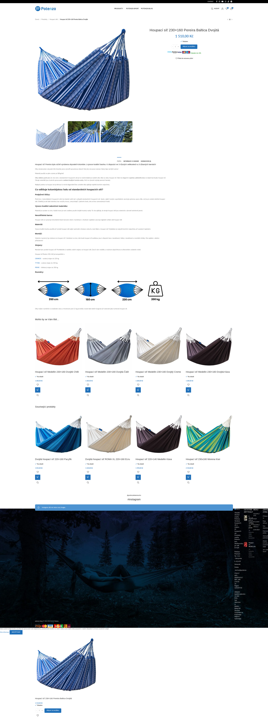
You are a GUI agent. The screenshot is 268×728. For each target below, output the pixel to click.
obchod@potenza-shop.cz (42, 1)
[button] (37, 390)
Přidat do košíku (189, 46)
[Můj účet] (222, 9)
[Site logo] (45, 8)
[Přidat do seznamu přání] (37, 384)
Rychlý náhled (37, 395)
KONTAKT (210, 1)
